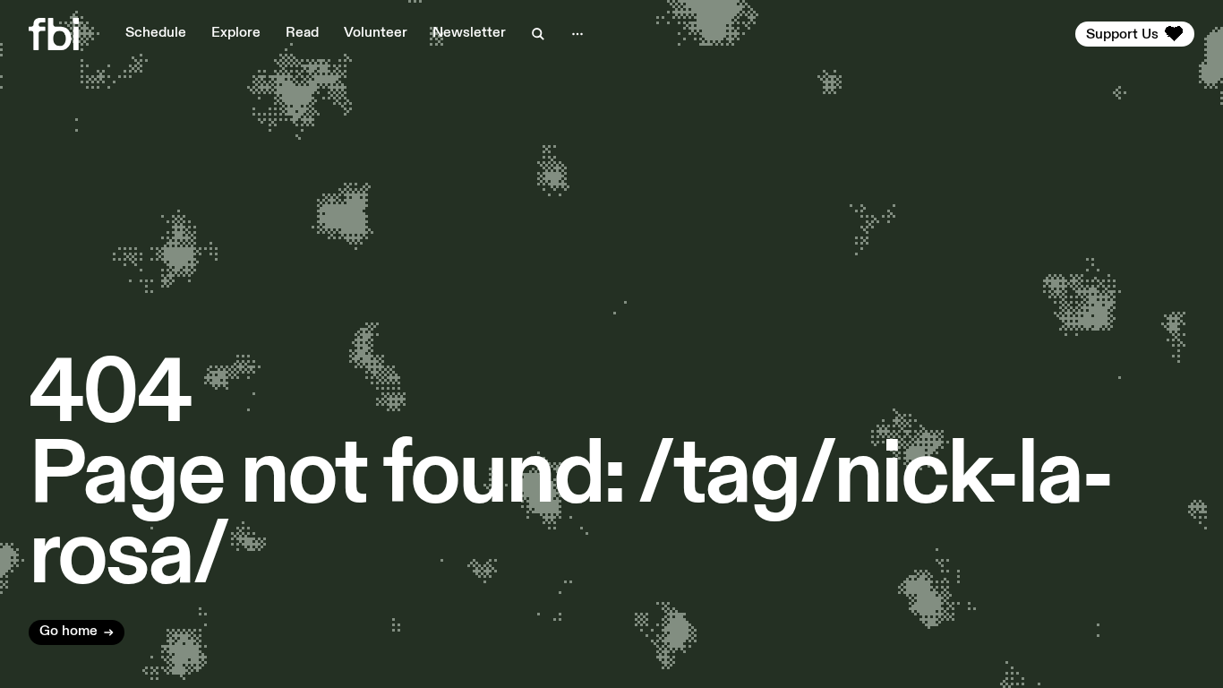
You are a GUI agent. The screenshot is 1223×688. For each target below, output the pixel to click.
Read (302, 33)
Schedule (155, 33)
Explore (236, 33)
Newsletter (469, 33)
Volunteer (375, 33)
